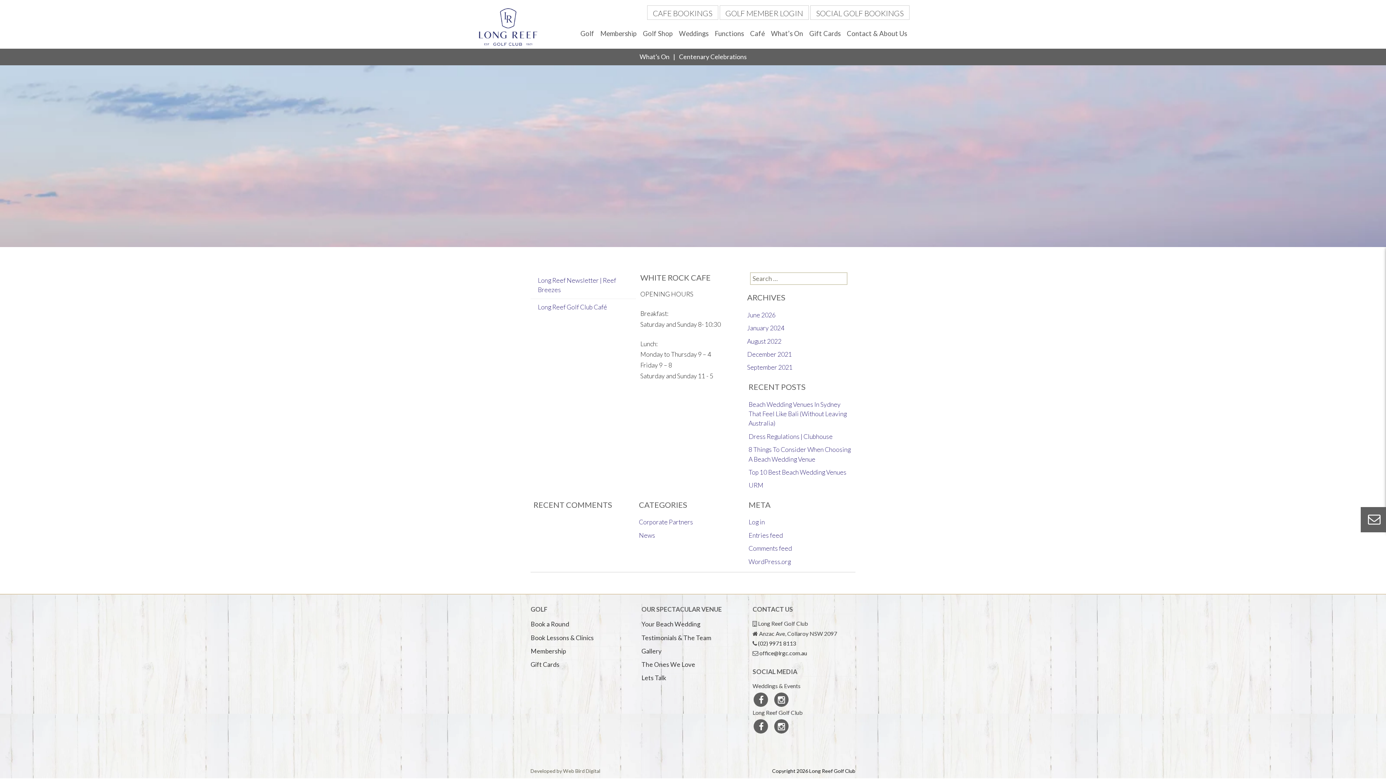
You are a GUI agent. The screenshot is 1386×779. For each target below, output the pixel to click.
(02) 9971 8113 (777, 643)
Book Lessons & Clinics (562, 638)
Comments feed (770, 548)
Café (757, 34)
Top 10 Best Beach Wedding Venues (797, 472)
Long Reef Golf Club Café (572, 307)
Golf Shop (658, 34)
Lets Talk (653, 678)
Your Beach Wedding (671, 624)
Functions (729, 34)
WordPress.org (770, 561)
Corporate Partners (666, 522)
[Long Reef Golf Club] (508, 26)
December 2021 (769, 354)
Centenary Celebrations (713, 57)
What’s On (787, 34)
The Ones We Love (668, 664)
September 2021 (770, 367)
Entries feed (766, 535)
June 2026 (761, 315)
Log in (757, 522)
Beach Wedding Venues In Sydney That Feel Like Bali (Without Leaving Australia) (798, 414)
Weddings (694, 34)
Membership (618, 34)
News (647, 535)
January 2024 (765, 328)
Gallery (651, 651)
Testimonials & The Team (676, 638)
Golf (587, 34)
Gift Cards (825, 34)
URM (756, 485)
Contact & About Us (877, 34)
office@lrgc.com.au (783, 653)
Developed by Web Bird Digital (565, 771)
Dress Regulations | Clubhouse (791, 436)
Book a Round (550, 624)
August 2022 (764, 341)
